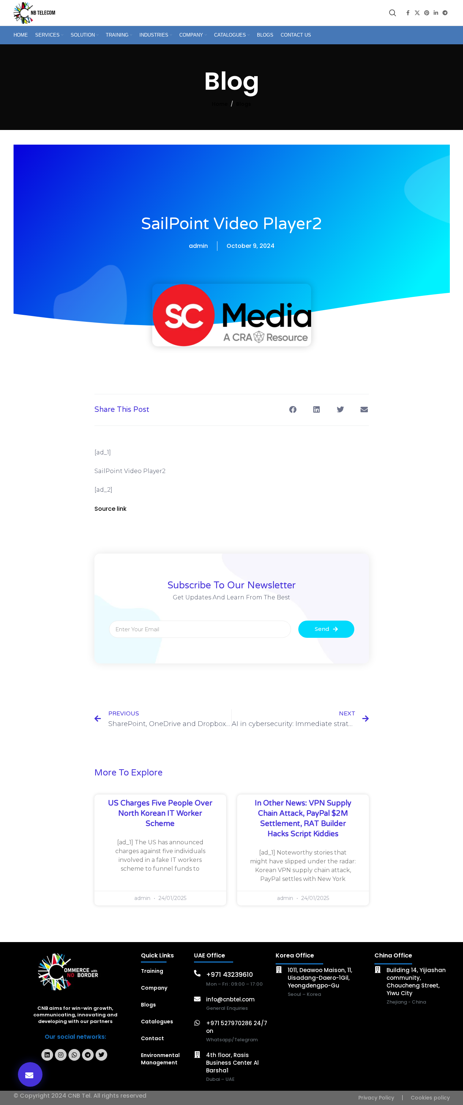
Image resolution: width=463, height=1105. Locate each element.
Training (152, 971)
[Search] (392, 12)
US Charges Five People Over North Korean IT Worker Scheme (160, 813)
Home (220, 104)
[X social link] (417, 13)
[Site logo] (36, 12)
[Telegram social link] (445, 13)
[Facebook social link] (408, 13)
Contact (152, 1038)
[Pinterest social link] (427, 13)
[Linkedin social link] (436, 13)
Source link (110, 509)
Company (154, 987)
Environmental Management (160, 1059)
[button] (30, 1074)
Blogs (243, 104)
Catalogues (157, 1021)
